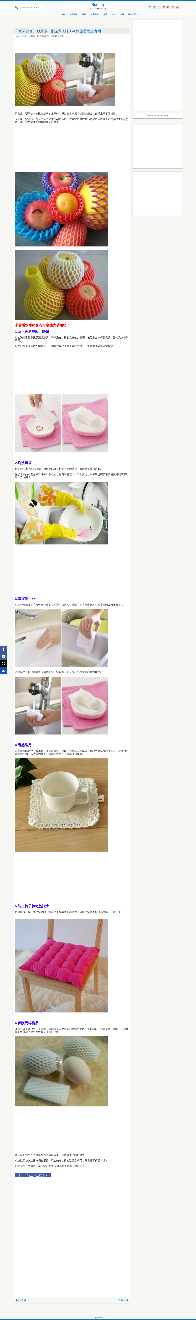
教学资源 (132, 14)
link (168, 7)
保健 (84, 14)
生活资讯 (23, 36)
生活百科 (73, 14)
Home (62, 14)
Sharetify (98, 5)
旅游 (113, 14)
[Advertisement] (67, 46)
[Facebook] (3, 649)
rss (173, 7)
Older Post (123, 1300)
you (177, 7)
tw (154, 7)
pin (163, 7)
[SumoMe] (3, 670)
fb (150, 7)
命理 (105, 14)
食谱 (122, 14)
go (159, 7)
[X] (3, 663)
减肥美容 (94, 14)
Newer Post (20, 1300)
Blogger (165, 115)
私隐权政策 (98, 1318)
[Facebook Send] (3, 656)
